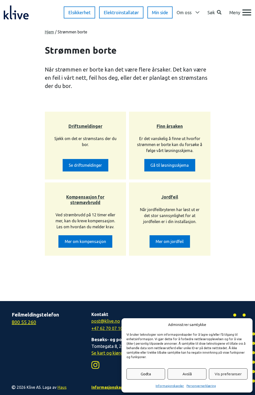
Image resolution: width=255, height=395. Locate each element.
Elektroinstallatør (121, 12)
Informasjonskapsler (170, 386)
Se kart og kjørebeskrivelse (118, 352)
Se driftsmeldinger (85, 165)
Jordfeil (169, 196)
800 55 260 (24, 322)
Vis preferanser (228, 374)
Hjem (49, 32)
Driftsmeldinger (85, 126)
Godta (146, 374)
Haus (62, 387)
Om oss (184, 12)
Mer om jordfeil (170, 241)
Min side (160, 12)
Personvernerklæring (201, 386)
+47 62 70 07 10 (107, 328)
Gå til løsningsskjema (169, 165)
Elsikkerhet (79, 12)
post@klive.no (105, 320)
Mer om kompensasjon (85, 241)
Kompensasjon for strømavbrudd (85, 199)
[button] (214, 12)
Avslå (187, 374)
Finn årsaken (170, 126)
